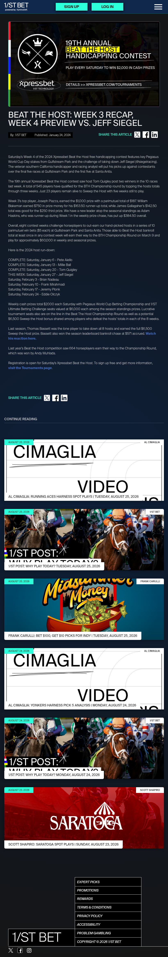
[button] (158, 6)
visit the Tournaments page (30, 368)
